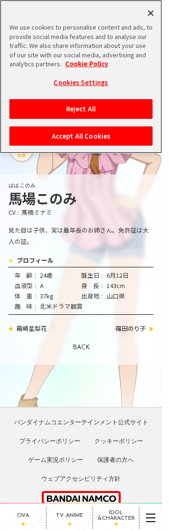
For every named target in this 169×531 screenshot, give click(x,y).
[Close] (150, 13)
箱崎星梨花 (31, 329)
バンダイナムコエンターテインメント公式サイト (81, 422)
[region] (81, 76)
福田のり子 (130, 329)
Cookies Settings (81, 82)
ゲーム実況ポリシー (55, 459)
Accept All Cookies (81, 136)
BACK (81, 348)
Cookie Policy (86, 63)
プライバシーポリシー (49, 441)
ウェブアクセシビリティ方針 (81, 478)
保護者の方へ (115, 459)
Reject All (81, 108)
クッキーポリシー (118, 441)
